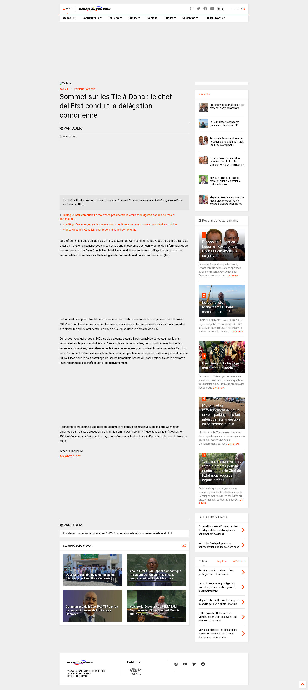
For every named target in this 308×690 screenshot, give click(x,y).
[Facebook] (205, 9)
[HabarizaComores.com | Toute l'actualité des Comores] (95, 10)
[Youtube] (212, 9)
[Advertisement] (154, 52)
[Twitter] (198, 9)
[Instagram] (191, 9)
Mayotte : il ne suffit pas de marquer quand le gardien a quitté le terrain (225, 181)
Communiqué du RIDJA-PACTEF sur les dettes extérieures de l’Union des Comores (92, 610)
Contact (190, 18)
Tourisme (113, 18)
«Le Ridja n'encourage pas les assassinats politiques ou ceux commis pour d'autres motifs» (120, 224)
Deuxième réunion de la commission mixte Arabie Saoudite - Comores (90, 576)
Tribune (133, 18)
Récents (204, 94)
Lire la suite (232, 275)
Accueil (70, 18)
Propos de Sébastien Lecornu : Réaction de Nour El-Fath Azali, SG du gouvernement (227, 141)
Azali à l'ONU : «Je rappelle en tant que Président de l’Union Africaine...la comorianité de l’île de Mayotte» (155, 574)
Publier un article (214, 18)
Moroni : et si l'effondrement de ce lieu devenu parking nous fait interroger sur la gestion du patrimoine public (221, 414)
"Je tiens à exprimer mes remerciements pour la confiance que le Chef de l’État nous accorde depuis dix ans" (221, 470)
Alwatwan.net (70, 456)
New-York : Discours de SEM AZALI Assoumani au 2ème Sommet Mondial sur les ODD (155, 610)
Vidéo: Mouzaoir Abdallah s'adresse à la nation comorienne (99, 229)
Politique (152, 18)
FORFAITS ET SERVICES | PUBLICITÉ (135, 671)
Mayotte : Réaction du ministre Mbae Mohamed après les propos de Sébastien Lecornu (227, 200)
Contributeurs (90, 18)
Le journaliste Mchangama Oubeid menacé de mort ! (217, 307)
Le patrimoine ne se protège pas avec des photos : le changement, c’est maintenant (227, 161)
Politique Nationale (84, 89)
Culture (169, 18)
